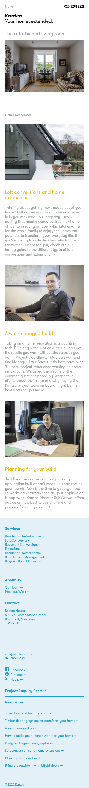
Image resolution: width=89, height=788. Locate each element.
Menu (9, 6)
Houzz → (17, 679)
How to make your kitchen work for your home (39, 735)
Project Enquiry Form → (25, 690)
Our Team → (14, 587)
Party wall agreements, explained (29, 743)
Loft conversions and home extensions (34, 195)
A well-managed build (29, 333)
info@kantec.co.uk (18, 654)
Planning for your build (30, 469)
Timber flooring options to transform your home (40, 720)
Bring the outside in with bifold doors (32, 765)
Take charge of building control (28, 713)
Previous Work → (17, 591)
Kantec (13, 15)
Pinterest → (18, 674)
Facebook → (19, 669)
